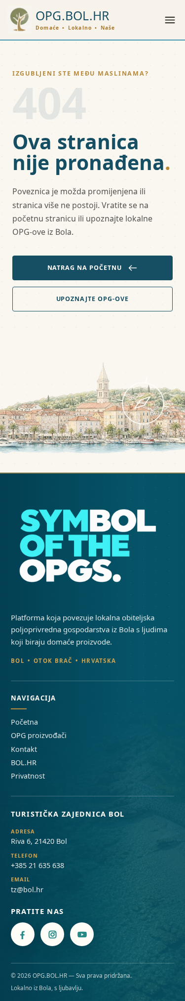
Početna (24, 722)
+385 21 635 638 (37, 865)
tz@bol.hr (27, 889)
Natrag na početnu (84, 267)
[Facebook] (23, 934)
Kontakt (24, 749)
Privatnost (28, 776)
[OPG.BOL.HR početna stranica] (92, 547)
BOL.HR (24, 762)
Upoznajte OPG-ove (92, 299)
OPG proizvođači (39, 735)
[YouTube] (82, 934)
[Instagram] (52, 934)
